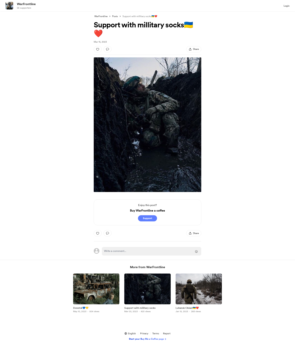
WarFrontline (26, 4)
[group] (96, 293)
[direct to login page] (151, 251)
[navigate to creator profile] (9, 6)
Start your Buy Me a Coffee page (146, 339)
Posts (115, 16)
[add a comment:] (108, 49)
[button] (130, 333)
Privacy (144, 333)
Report (166, 333)
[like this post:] (98, 49)
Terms (155, 333)
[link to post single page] (96, 293)
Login (286, 5)
